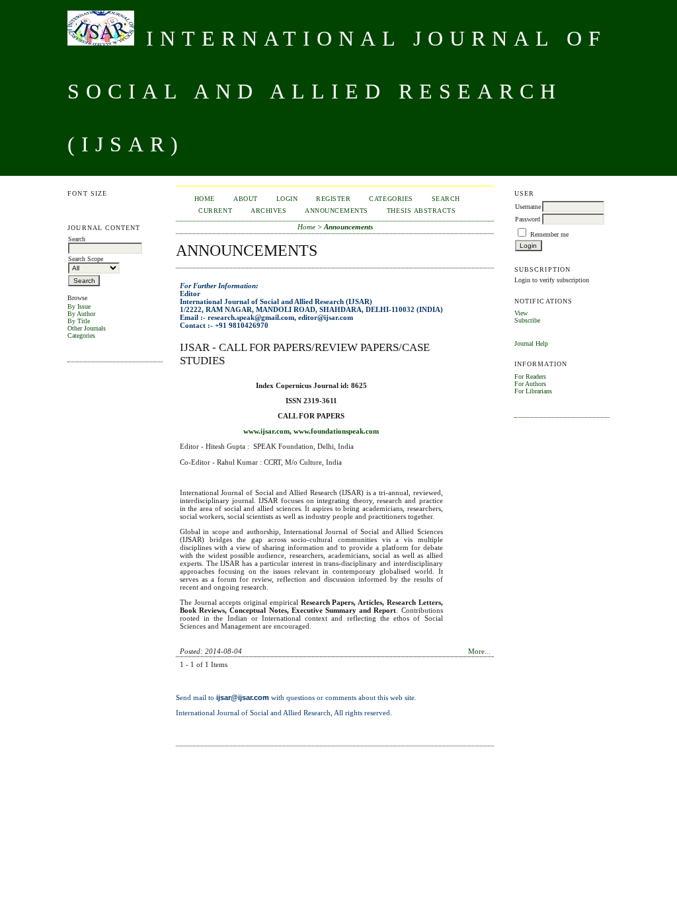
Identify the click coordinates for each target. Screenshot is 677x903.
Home (204, 198)
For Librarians (533, 391)
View (521, 313)
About (245, 198)
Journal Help (531, 343)
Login (287, 198)
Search (446, 198)
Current (215, 210)
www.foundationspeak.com (336, 431)
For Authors (530, 383)
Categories (81, 335)
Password (527, 219)
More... (479, 651)
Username (528, 206)
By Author (81, 313)
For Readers (530, 376)
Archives (268, 210)
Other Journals (86, 328)
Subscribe (527, 320)
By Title (78, 321)
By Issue (79, 306)
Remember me (549, 234)
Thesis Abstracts (421, 210)
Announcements (336, 210)
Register (333, 198)
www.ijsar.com (266, 431)
